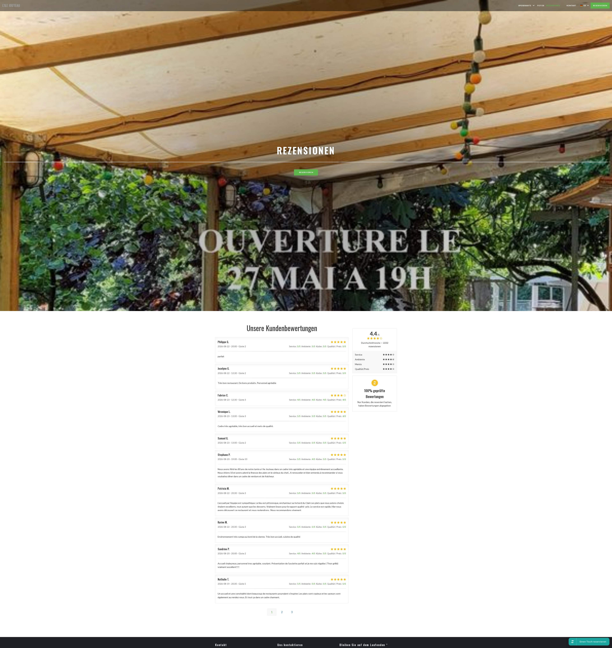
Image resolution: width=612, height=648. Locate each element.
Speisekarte (524, 5)
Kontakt (571, 5)
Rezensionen (553, 5)
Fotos (540, 5)
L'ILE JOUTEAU (11, 5)
